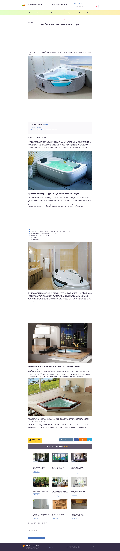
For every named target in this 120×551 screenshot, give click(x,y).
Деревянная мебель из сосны (58, 514)
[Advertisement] (60, 40)
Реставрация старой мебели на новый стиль (78, 514)
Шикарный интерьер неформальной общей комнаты (77, 469)
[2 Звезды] (66, 446)
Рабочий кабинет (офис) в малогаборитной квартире (60, 492)
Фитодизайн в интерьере (40, 491)
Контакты (80, 3)
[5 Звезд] (69, 446)
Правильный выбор (36, 127)
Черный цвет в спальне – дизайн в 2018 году (40, 468)
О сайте (75, 3)
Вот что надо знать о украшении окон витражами (58, 469)
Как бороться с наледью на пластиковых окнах (41, 514)
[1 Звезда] (64, 446)
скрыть (45, 124)
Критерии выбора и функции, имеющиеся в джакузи (44, 129)
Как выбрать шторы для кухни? (78, 492)
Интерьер (35, 464)
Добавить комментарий (36, 538)
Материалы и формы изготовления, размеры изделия (44, 131)
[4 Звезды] (68, 446)
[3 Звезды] (67, 446)
